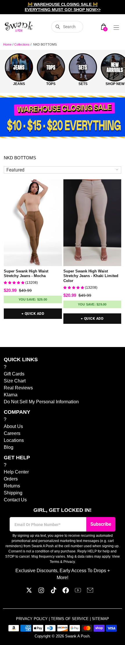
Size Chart (15, 380)
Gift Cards (14, 373)
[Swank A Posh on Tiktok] (53, 591)
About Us (13, 426)
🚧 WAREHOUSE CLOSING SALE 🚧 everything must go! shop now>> (63, 7)
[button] (14, 282)
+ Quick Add (33, 314)
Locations (14, 440)
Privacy (69, 562)
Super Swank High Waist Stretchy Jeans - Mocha (26, 273)
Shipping (13, 492)
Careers (12, 433)
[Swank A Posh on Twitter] (29, 591)
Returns (12, 485)
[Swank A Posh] (18, 27)
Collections (22, 44)
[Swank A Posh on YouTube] (78, 591)
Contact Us (15, 499)
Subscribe (100, 524)
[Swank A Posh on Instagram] (41, 591)
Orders (11, 478)
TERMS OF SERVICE (70, 619)
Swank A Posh (77, 636)
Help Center (16, 471)
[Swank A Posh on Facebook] (66, 591)
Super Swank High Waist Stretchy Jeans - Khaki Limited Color (90, 276)
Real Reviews (18, 387)
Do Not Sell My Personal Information (41, 401)
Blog (8, 447)
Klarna (10, 394)
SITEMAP (100, 619)
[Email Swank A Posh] (90, 591)
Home (7, 44)
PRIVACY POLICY (32, 619)
